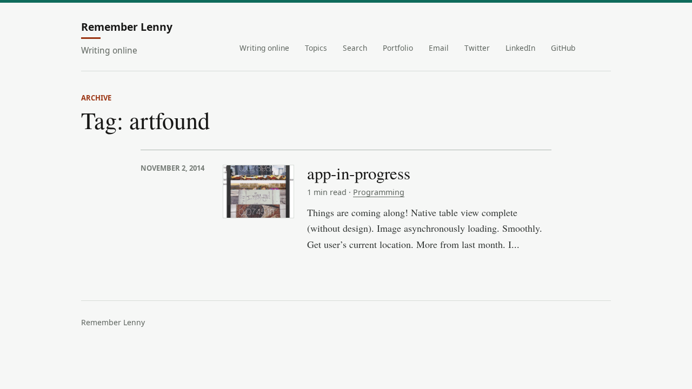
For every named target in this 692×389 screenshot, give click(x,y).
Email (439, 48)
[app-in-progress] (258, 191)
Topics (316, 48)
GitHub (563, 48)
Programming (378, 192)
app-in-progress (358, 173)
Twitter (477, 48)
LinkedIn (520, 48)
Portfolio (398, 48)
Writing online (264, 48)
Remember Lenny (126, 27)
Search (355, 48)
